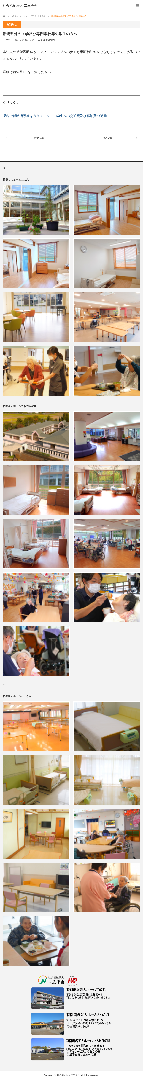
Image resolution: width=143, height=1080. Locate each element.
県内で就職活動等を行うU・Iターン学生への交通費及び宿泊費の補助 (55, 116)
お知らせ (19, 39)
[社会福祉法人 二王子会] (20, 5)
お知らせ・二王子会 (35, 39)
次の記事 (107, 138)
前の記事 (39, 138)
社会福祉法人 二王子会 (68, 1075)
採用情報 (50, 39)
